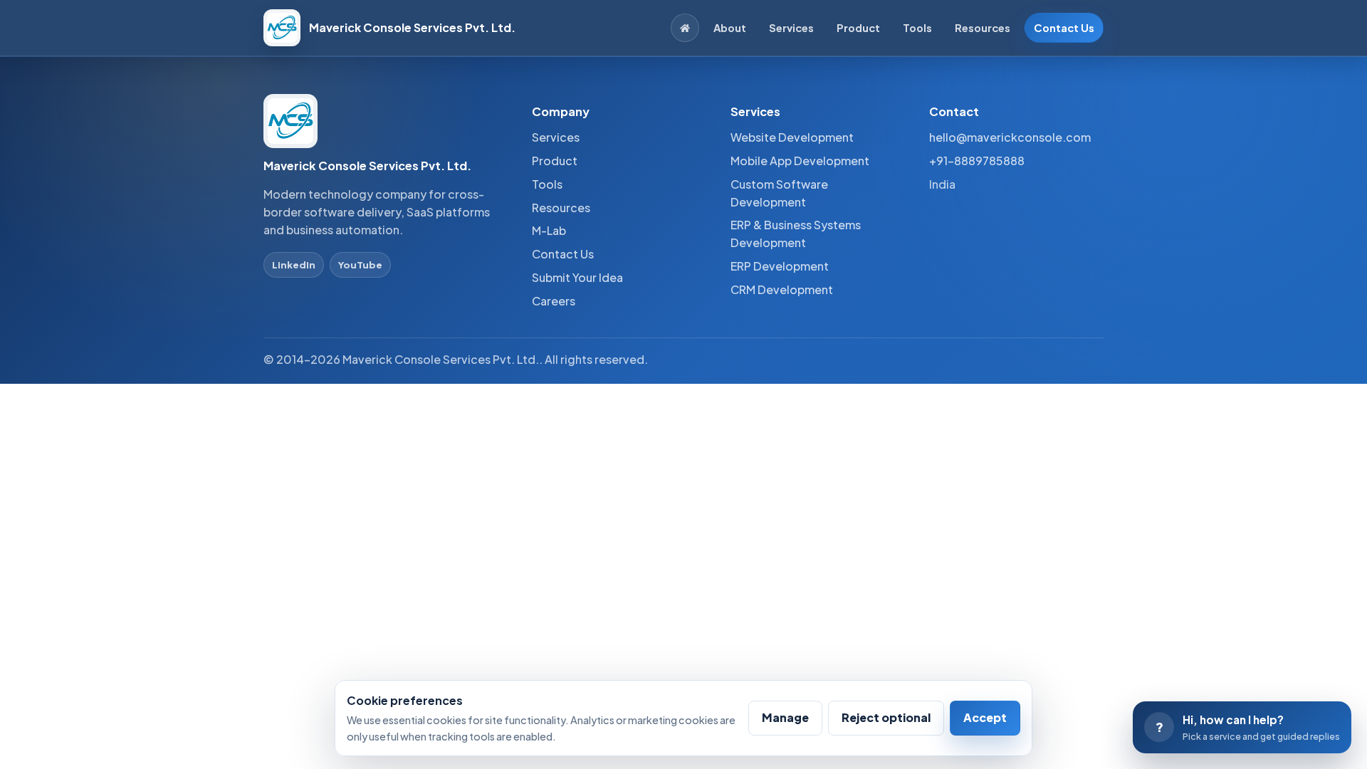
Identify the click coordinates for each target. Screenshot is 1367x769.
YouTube (360, 264)
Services (791, 27)
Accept (985, 717)
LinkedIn (293, 264)
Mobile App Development (799, 160)
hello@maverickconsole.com (1010, 137)
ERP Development (779, 265)
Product (858, 27)
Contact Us (1064, 27)
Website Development (792, 137)
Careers (553, 300)
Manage (785, 717)
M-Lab (549, 230)
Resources (982, 27)
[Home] (685, 28)
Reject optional (886, 717)
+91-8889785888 (977, 160)
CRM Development (781, 289)
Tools (917, 27)
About (729, 27)
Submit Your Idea (577, 277)
